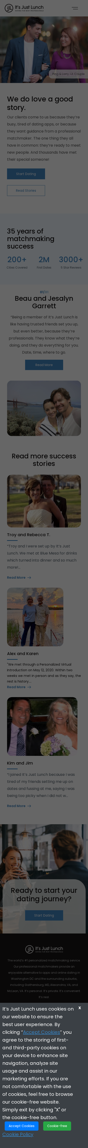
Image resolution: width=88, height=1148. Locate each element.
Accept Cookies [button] (21, 1126)
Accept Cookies (41, 1032)
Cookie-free (57, 1126)
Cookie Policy (17, 1134)
